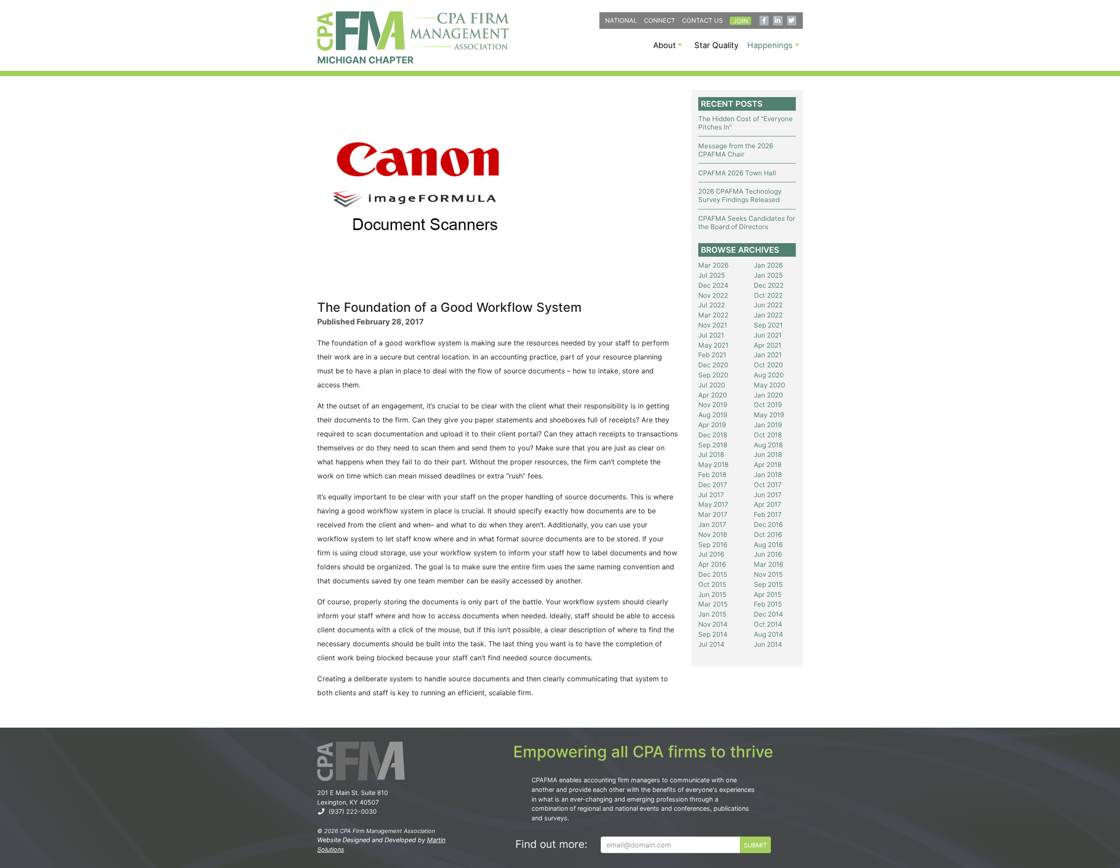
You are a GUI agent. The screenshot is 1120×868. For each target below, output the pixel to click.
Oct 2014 (768, 624)
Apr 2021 (767, 345)
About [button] (664, 45)
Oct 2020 (768, 365)
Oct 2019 (768, 405)
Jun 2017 (768, 495)
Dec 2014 (768, 614)
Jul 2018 (711, 454)
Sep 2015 (768, 584)
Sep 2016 (712, 544)
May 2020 (769, 385)
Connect (659, 20)
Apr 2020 (712, 395)
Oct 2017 (768, 485)
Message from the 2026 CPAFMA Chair (735, 150)
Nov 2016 (712, 534)
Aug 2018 (768, 445)
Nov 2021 (712, 325)
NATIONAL (621, 20)
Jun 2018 (768, 454)
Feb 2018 (712, 475)
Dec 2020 (713, 365)
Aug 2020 (769, 375)
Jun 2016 (768, 554)
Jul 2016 (711, 554)
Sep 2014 (713, 634)
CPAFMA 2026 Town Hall (737, 173)
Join (740, 20)
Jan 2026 (768, 265)
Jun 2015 (712, 594)
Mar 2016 (768, 564)
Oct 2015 (712, 584)
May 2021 (713, 345)
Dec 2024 (713, 285)
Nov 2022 (713, 295)
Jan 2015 (712, 614)
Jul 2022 (711, 305)
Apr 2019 (712, 425)
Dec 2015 (712, 574)
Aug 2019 (712, 415)
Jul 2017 (711, 495)
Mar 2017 (713, 514)
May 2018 (713, 464)
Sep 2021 (768, 325)
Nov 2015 (768, 574)
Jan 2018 (768, 475)
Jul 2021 (711, 335)
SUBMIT (755, 845)
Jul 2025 (711, 275)
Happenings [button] (770, 45)
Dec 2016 (768, 524)
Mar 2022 (713, 315)
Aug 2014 (768, 634)
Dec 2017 (712, 485)
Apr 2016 (712, 564)
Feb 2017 (768, 514)
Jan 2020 (768, 395)
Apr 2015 (767, 594)
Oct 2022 (768, 295)
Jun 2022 (768, 305)
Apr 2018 (767, 464)
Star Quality (716, 45)
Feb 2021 (712, 355)
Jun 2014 (768, 644)
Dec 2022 (769, 285)
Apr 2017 (767, 504)
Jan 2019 (768, 425)
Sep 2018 (712, 445)
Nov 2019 (712, 405)
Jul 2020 (711, 385)
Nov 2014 (713, 624)
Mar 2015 (713, 604)
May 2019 (769, 415)
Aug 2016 (768, 544)
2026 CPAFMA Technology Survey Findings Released (739, 195)
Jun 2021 (768, 335)
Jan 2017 (712, 524)
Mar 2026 (713, 265)
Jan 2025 (768, 275)
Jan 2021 (768, 355)
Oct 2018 (768, 435)
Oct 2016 (768, 534)
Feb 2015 (768, 604)
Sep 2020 (713, 375)
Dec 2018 (712, 435)
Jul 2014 (711, 644)
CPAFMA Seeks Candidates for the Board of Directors (746, 222)
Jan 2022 (768, 315)
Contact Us (702, 20)
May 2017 (713, 504)
